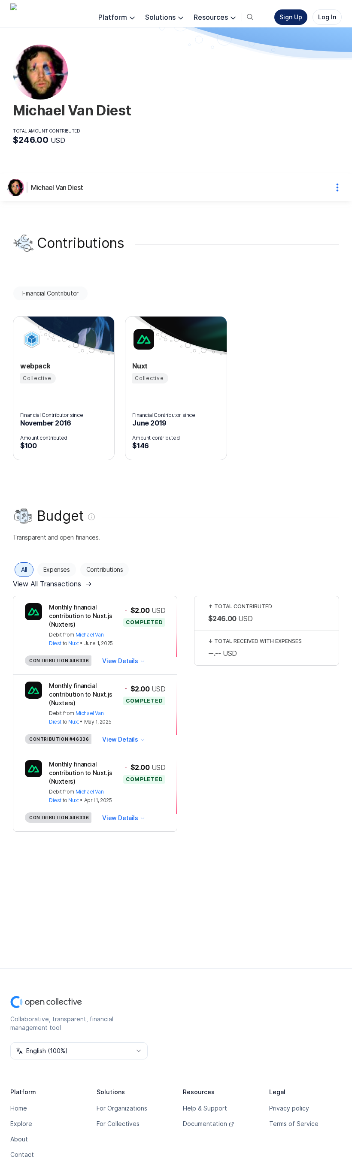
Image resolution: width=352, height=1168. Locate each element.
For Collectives (118, 1123)
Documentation (205, 1123)
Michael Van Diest (57, 187)
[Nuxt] (143, 339)
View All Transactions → (52, 583)
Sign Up (290, 17)
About (19, 1139)
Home (18, 1108)
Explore (21, 1123)
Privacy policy (289, 1108)
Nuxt (73, 643)
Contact (22, 1154)
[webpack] (30, 339)
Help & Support (205, 1108)
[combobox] (79, 1050)
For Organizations (122, 1108)
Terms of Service (294, 1123)
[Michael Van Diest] (17, 187)
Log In (327, 17)
